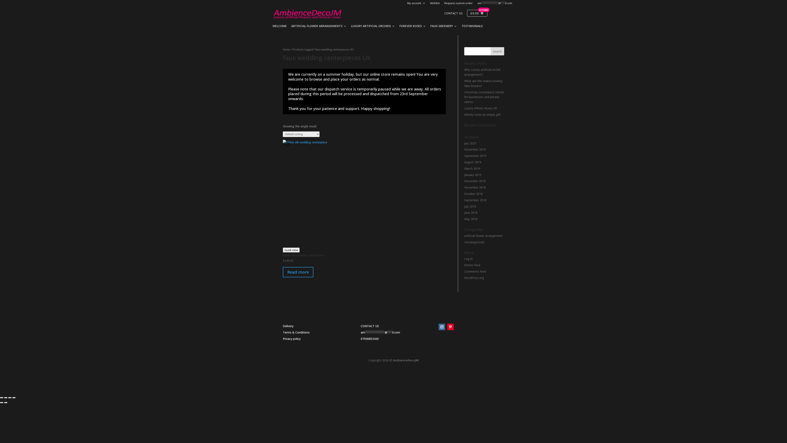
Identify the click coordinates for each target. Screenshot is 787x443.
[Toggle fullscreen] (5, 397)
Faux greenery (441, 26)
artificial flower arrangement (483, 236)
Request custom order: (458, 3)
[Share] (9, 397)
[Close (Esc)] (14, 397)
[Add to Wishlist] (288, 144)
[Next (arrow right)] (5, 402)
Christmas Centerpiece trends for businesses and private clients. (484, 97)
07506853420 (370, 339)
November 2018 (475, 187)
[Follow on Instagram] (442, 327)
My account (414, 3)
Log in (468, 259)
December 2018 (475, 181)
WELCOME (280, 26)
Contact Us (453, 13)
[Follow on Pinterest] (450, 327)
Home (286, 49)
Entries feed (472, 265)
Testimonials (472, 26)
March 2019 (472, 168)
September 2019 (475, 156)
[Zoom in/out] (1, 397)
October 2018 (473, 194)
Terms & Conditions (296, 332)
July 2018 (470, 206)
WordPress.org (474, 278)
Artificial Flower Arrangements (316, 26)
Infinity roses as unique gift (482, 114)
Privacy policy (292, 339)
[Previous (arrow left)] (1, 402)
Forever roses (410, 26)
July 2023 (470, 143)
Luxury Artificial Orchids (371, 26)
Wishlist (435, 3)
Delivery (288, 326)
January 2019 (472, 175)
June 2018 (470, 213)
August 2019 (472, 162)
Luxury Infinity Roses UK (480, 108)
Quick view (291, 250)
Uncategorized (474, 242)
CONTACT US (370, 326)
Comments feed (475, 271)
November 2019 (475, 149)
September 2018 (475, 200)
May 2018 (470, 219)
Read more (298, 272)
